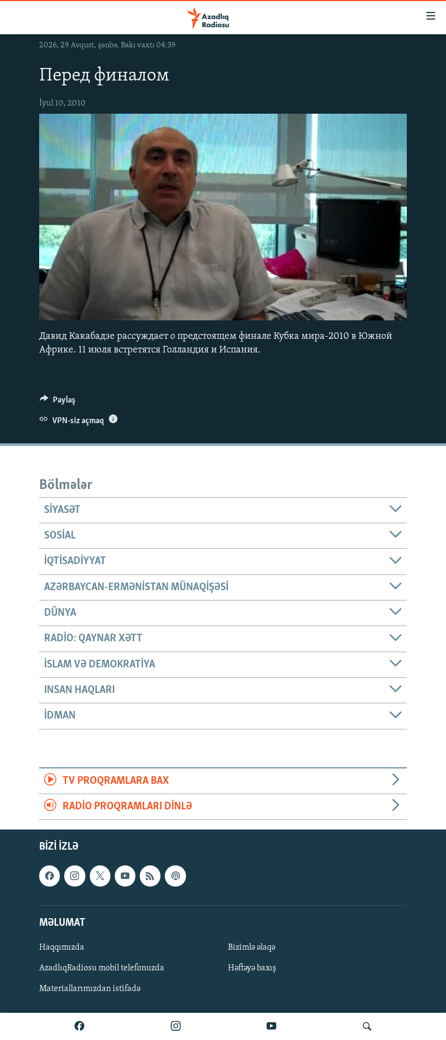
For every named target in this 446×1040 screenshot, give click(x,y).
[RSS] (150, 876)
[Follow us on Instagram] (74, 876)
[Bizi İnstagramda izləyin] (176, 1026)
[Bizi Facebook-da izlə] (79, 1026)
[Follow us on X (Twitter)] (100, 876)
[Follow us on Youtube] (125, 876)
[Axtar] (367, 1026)
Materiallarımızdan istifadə (89, 989)
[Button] (58, 402)
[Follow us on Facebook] (49, 876)
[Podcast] (175, 876)
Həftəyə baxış (252, 968)
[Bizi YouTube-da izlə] (271, 1026)
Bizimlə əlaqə (251, 947)
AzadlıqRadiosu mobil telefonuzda (101, 968)
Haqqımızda (61, 947)
